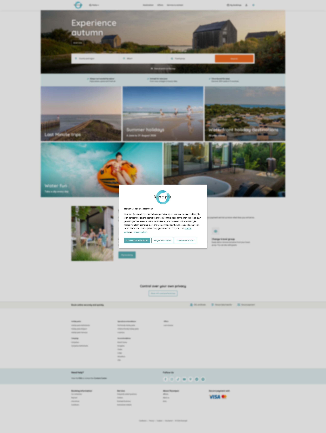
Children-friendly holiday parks (128, 329)
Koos (165, 401)
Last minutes (168, 325)
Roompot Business (124, 401)
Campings (75, 338)
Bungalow (121, 346)
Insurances (75, 401)
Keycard (74, 398)
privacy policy (140, 232)
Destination (148, 5)
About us (166, 398)
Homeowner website (124, 405)
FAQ (80, 378)
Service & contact (175, 5)
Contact (120, 398)
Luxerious (121, 332)
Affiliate (165, 394)
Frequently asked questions (127, 394)
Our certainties (76, 394)
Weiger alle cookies (162, 240)
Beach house (122, 342)
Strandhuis (121, 356)
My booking (127, 255)
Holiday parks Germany (79, 332)
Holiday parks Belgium (79, 329)
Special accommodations (127, 321)
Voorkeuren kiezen (185, 240)
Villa (119, 360)
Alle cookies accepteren (137, 240)
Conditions (75, 405)
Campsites (75, 342)
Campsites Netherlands (79, 346)
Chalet (120, 349)
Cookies (159, 421)
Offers (160, 5)
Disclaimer (169, 421)
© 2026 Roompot (181, 421)
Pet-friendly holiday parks (126, 325)
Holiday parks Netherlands (80, 325)
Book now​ (77, 43)
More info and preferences (163, 293)
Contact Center (100, 378)
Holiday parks (76, 321)
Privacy (151, 421)
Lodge (120, 353)
